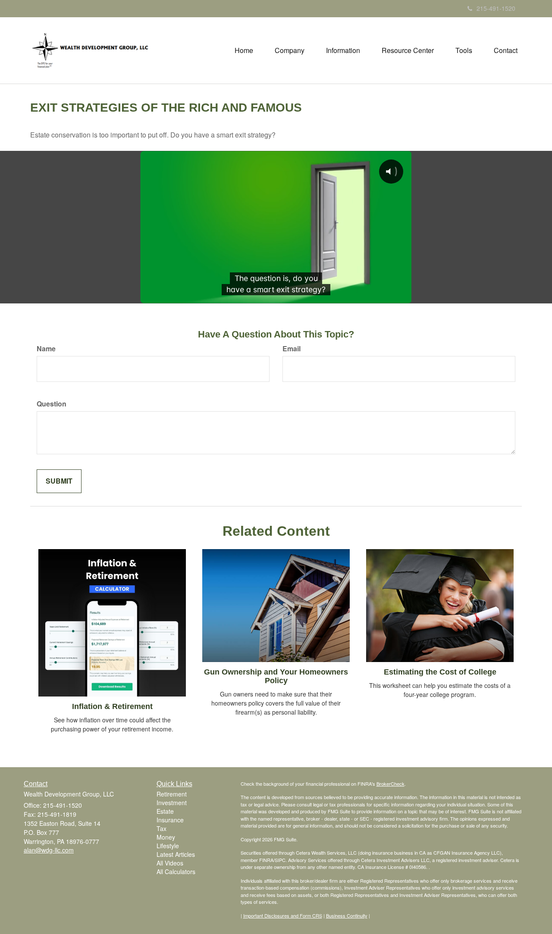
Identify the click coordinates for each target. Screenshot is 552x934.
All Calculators (176, 871)
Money (166, 837)
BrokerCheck (390, 783)
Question (51, 404)
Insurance (170, 819)
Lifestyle (168, 845)
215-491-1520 (496, 8)
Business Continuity (346, 915)
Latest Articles (176, 854)
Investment (172, 802)
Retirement (172, 794)
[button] (289, 50)
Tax (161, 828)
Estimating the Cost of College (440, 672)
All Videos (170, 863)
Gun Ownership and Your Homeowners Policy (276, 676)
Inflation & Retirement (112, 706)
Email (291, 348)
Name (46, 348)
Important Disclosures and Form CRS (282, 915)
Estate (165, 811)
